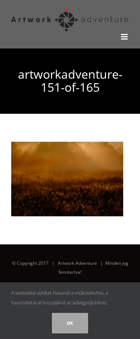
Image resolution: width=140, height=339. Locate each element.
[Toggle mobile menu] (125, 37)
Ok (70, 323)
